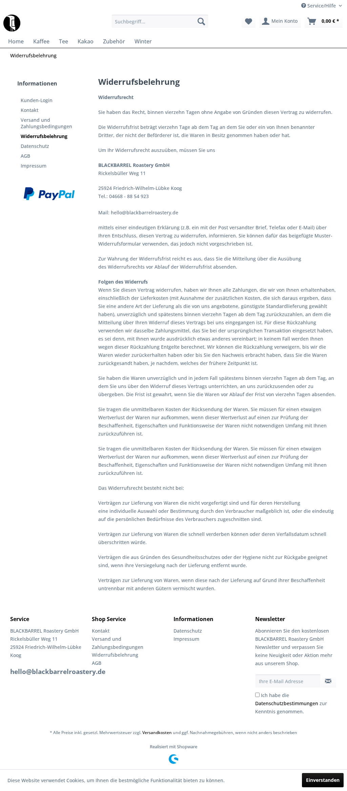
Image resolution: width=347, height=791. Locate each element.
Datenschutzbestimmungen (286, 703)
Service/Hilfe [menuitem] (321, 5)
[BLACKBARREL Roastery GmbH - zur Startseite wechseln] (11, 23)
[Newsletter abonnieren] (328, 681)
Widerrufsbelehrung (44, 136)
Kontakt (29, 110)
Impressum (33, 165)
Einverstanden (323, 780)
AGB (25, 156)
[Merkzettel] (248, 21)
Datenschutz (35, 146)
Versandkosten (157, 732)
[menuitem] (160, 21)
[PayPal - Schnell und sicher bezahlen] (49, 193)
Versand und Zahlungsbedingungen (46, 123)
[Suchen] (201, 21)
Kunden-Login (37, 100)
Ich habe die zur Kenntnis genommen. (291, 703)
